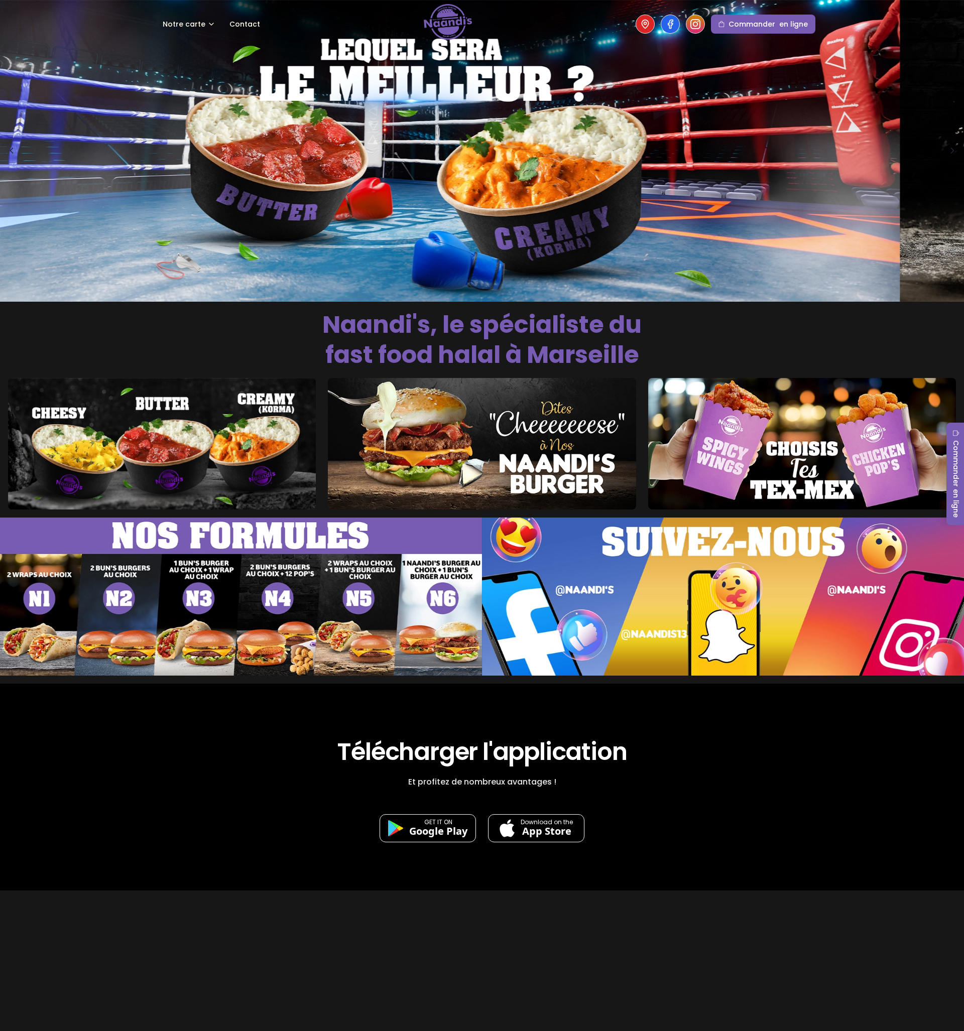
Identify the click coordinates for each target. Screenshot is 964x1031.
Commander (768, 24)
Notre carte (184, 24)
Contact (244, 24)
